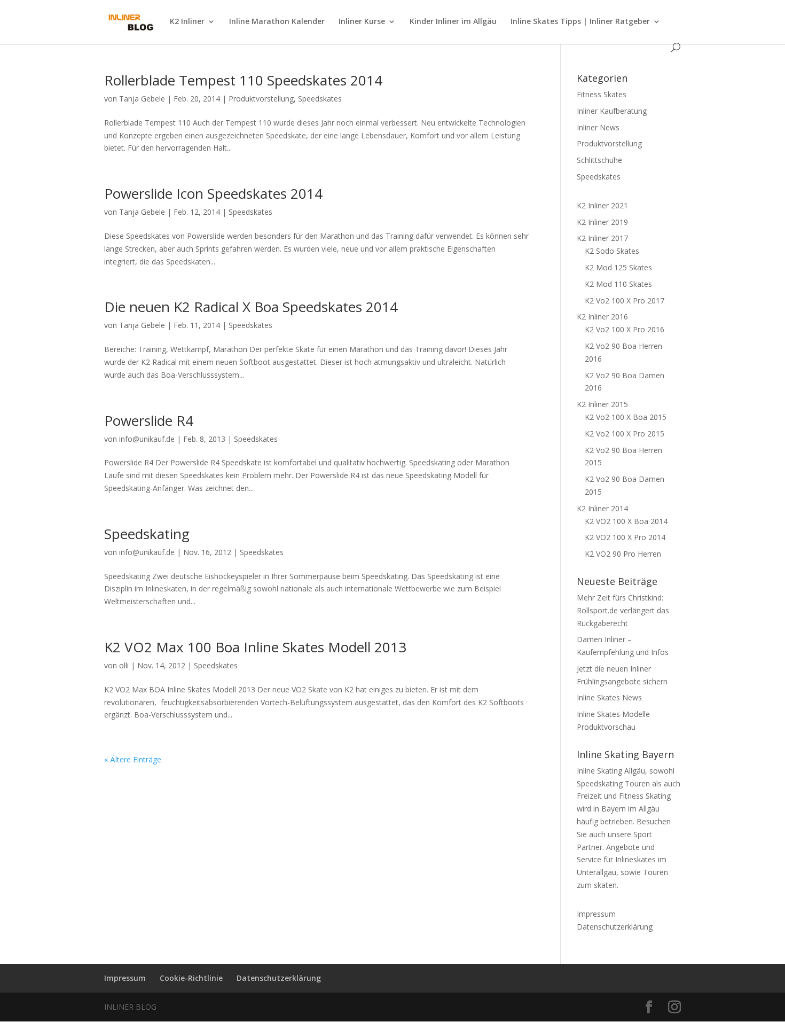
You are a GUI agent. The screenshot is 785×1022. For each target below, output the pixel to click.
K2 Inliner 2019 (602, 222)
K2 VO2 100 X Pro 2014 (625, 537)
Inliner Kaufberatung (612, 111)
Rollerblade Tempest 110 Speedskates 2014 (243, 80)
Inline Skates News (609, 697)
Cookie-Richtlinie (191, 978)
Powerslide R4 (148, 420)
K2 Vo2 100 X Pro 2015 (624, 433)
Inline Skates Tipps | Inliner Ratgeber (580, 22)
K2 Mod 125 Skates (618, 267)
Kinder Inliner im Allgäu (453, 22)
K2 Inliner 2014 (602, 508)
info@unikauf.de (147, 439)
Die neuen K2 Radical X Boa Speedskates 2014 (251, 306)
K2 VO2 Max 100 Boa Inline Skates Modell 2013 (255, 647)
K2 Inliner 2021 (602, 205)
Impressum (596, 914)
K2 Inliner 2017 (602, 238)
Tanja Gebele (142, 98)
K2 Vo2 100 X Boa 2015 (625, 417)
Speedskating (147, 533)
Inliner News (598, 127)
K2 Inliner (187, 22)
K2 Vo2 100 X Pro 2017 (624, 300)
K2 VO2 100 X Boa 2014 (626, 521)
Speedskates (320, 98)
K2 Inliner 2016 (602, 316)
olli (124, 665)
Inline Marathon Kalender (277, 22)
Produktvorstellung (261, 98)
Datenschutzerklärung (615, 927)
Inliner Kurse (362, 22)
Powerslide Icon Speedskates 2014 (213, 193)
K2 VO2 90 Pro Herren (623, 554)
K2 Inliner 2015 (602, 404)
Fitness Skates (601, 94)
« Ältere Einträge (132, 759)
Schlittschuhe (599, 160)
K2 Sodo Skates (612, 251)
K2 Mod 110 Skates (618, 284)
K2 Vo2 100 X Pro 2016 (624, 329)
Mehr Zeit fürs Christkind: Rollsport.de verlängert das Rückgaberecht (623, 610)
